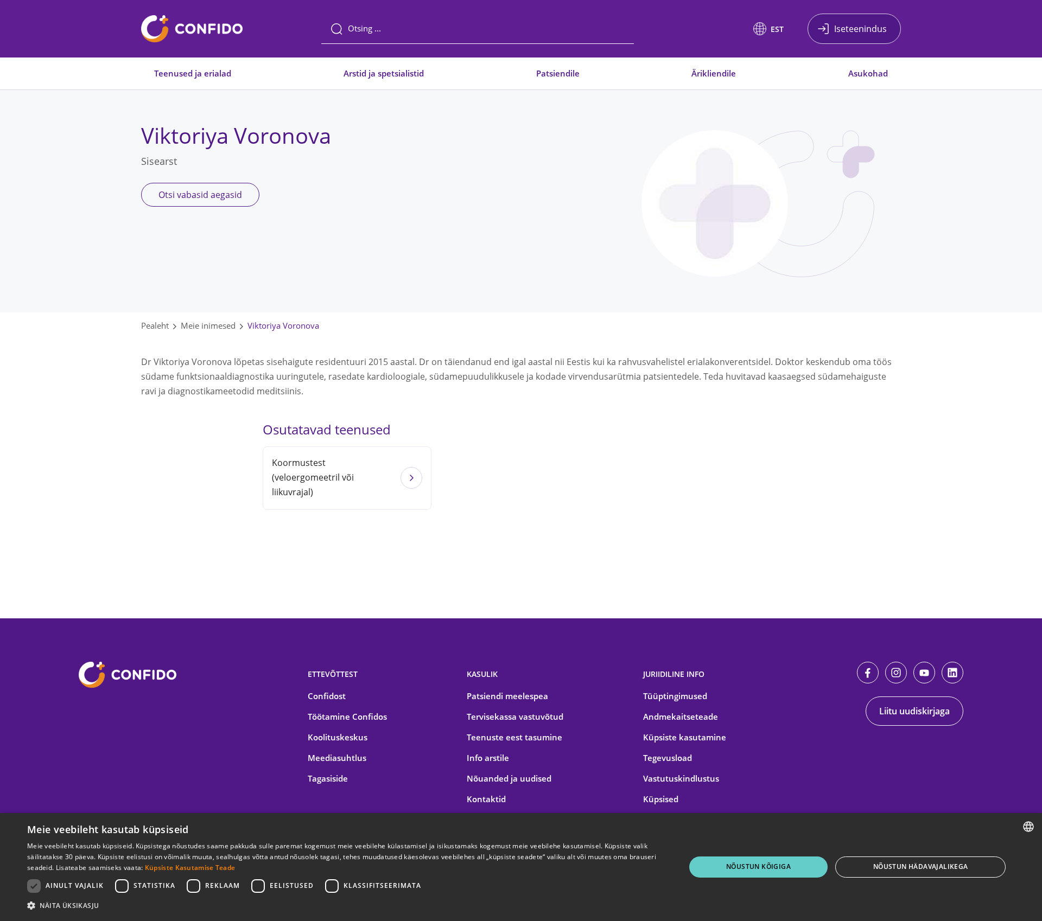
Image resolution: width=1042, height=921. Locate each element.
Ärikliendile (713, 73)
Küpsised (660, 799)
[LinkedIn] (952, 672)
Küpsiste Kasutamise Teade (190, 867)
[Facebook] (868, 672)
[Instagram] (896, 672)
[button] (768, 29)
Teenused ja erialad (192, 73)
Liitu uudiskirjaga (914, 711)
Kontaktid (486, 799)
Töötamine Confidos (347, 716)
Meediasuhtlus (337, 757)
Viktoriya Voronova (283, 325)
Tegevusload (667, 757)
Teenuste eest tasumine (514, 737)
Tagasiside (328, 778)
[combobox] (1028, 826)
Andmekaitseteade (680, 716)
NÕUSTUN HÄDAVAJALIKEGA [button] (920, 866)
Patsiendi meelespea (507, 695)
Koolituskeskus (337, 737)
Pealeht (155, 325)
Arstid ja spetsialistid (384, 73)
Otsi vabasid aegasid (200, 195)
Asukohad (868, 73)
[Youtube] (924, 672)
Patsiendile (558, 73)
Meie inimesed (208, 325)
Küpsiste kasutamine (684, 737)
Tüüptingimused (675, 695)
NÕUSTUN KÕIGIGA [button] (758, 866)
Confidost (327, 695)
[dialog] (521, 867)
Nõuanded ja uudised (509, 778)
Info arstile (488, 757)
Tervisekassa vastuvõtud (515, 716)
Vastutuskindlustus (681, 778)
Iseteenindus (860, 29)
